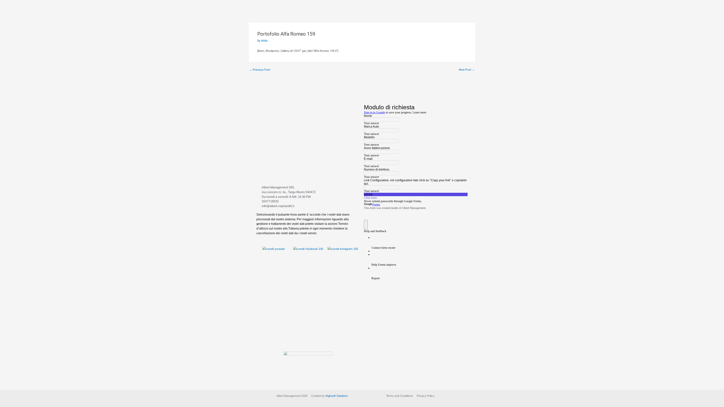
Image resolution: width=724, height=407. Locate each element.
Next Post (467, 69)
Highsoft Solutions (336, 395)
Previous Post (259, 69)
